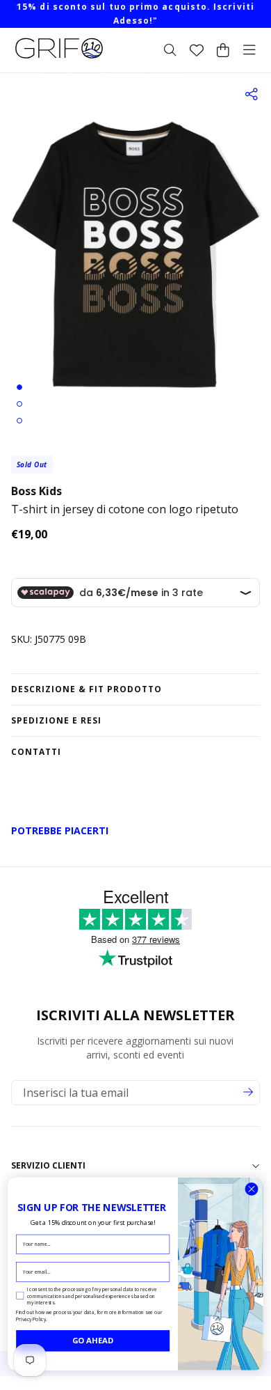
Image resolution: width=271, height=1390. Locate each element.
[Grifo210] (59, 58)
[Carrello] (223, 50)
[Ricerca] (170, 50)
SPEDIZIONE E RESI (56, 720)
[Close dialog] (251, 1189)
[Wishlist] (196, 50)
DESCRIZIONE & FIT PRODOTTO (86, 689)
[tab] (19, 387)
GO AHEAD (93, 1340)
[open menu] (249, 50)
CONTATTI (36, 752)
